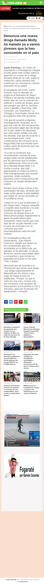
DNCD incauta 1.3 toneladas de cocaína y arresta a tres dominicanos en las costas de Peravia (31, 389)
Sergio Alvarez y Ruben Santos (16, 59)
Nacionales (10, 62)
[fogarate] (22, 466)
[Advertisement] (10, 544)
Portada (17, 62)
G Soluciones (23, 581)
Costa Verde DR (11, 579)
